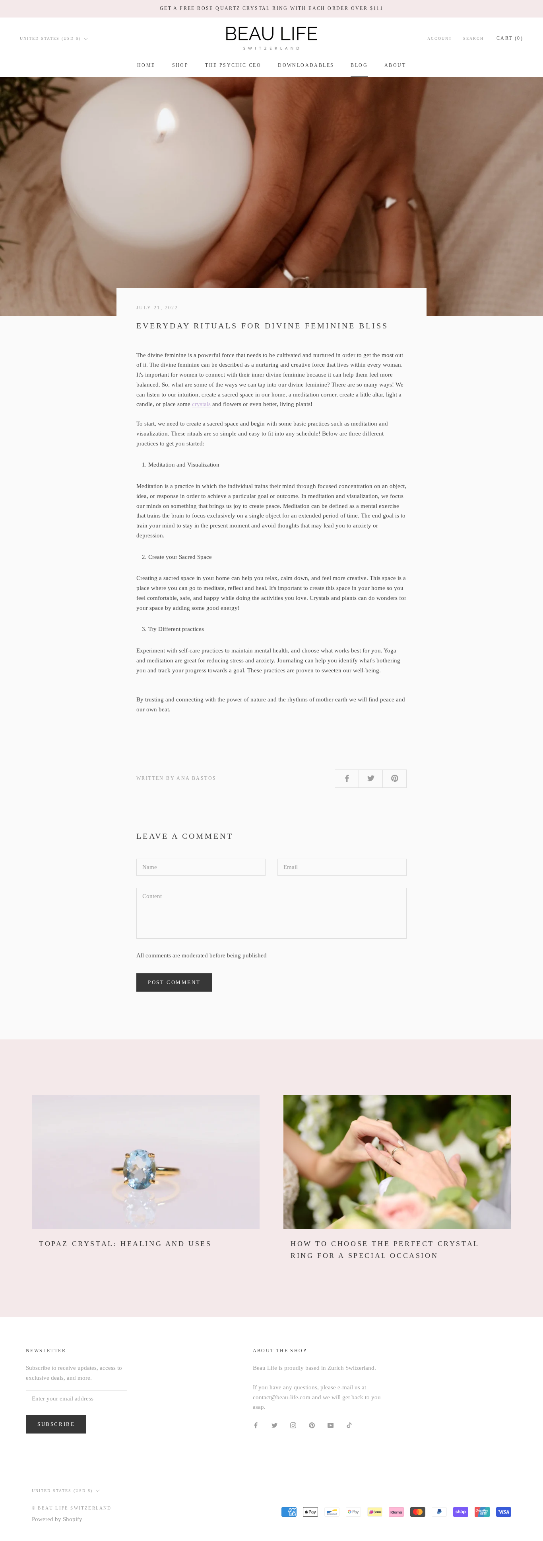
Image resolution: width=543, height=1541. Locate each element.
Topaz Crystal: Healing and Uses (125, 1244)
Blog (359, 65)
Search (473, 38)
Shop (180, 65)
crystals (201, 404)
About (395, 65)
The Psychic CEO (233, 65)
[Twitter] (274, 1425)
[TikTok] (349, 1425)
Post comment (174, 982)
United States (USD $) (50, 38)
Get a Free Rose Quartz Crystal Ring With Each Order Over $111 (271, 8)
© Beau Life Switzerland (72, 1508)
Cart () (509, 38)
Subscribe (56, 1424)
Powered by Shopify (57, 1519)
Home (146, 65)
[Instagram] (293, 1425)
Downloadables (306, 65)
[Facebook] (256, 1425)
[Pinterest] (312, 1425)
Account (439, 38)
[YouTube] (331, 1425)
